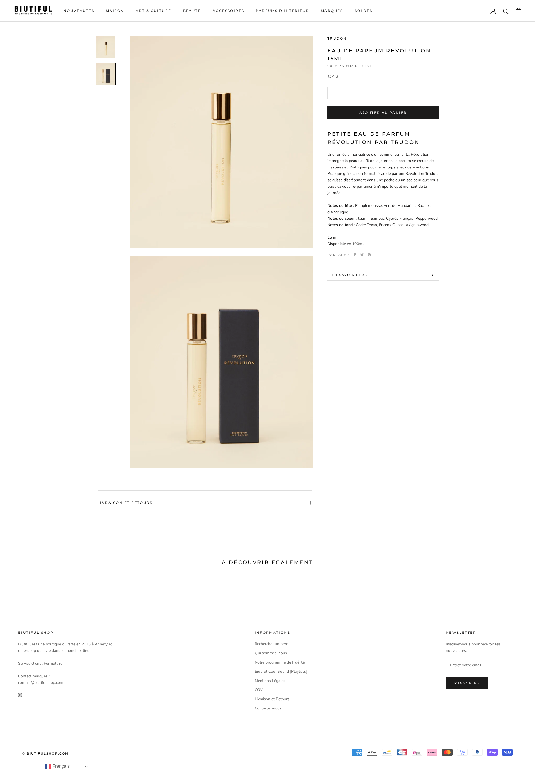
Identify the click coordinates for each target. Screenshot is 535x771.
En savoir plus (349, 275)
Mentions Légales (270, 680)
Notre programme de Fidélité (280, 662)
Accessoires (228, 11)
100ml (357, 244)
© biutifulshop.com (45, 753)
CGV (259, 689)
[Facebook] (354, 254)
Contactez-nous (268, 708)
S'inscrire (467, 683)
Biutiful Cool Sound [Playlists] (281, 671)
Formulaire (53, 663)
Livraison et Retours (125, 503)
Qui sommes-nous (271, 653)
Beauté (192, 11)
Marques (332, 11)
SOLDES (363, 11)
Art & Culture (153, 11)
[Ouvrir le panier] (518, 11)
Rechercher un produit (274, 644)
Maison (115, 11)
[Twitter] (362, 254)
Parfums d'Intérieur (282, 11)
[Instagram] (20, 694)
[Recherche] (506, 11)
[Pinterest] (369, 254)
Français (60, 766)
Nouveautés (79, 11)
